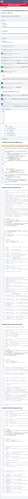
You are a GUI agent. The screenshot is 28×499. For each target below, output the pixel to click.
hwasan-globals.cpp (11, 133)
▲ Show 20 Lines (7, 184)
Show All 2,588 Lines (16, 184)
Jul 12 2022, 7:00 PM (7, 96)
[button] (27, 1)
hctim (7, 16)
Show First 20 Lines (8, 148)
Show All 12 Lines (16, 258)
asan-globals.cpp (10, 131)
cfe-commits (18, 60)
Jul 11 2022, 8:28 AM (7, 47)
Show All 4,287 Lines (17, 148)
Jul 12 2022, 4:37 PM (8, 72)
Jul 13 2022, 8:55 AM (7, 102)
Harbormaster (6, 67)
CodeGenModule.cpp (11, 128)
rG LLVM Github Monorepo (7, 42)
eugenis (5, 24)
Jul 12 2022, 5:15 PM (8, 88)
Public (10, 13)
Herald (4, 49)
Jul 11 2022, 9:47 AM (7, 68)
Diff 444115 (18, 87)
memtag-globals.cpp (11, 135)
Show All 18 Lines (16, 294)
